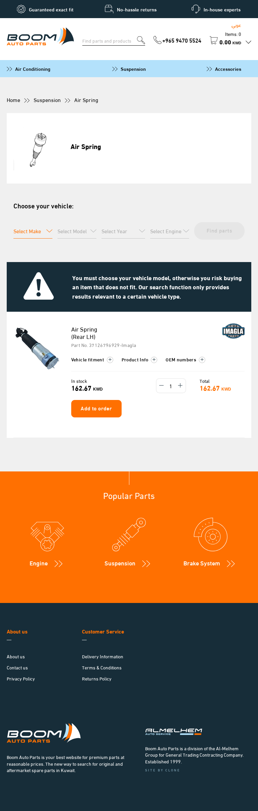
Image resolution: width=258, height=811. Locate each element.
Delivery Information (102, 656)
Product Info (136, 359)
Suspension (133, 68)
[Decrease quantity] (162, 386)
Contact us (17, 667)
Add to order (96, 408)
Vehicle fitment (88, 359)
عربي (236, 24)
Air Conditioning (32, 68)
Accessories (228, 68)
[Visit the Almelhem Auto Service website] (195, 722)
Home (13, 99)
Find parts (219, 230)
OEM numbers (181, 359)
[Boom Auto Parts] (40, 37)
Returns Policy (97, 678)
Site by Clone (162, 769)
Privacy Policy (21, 678)
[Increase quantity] (180, 386)
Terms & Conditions (102, 667)
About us (16, 656)
